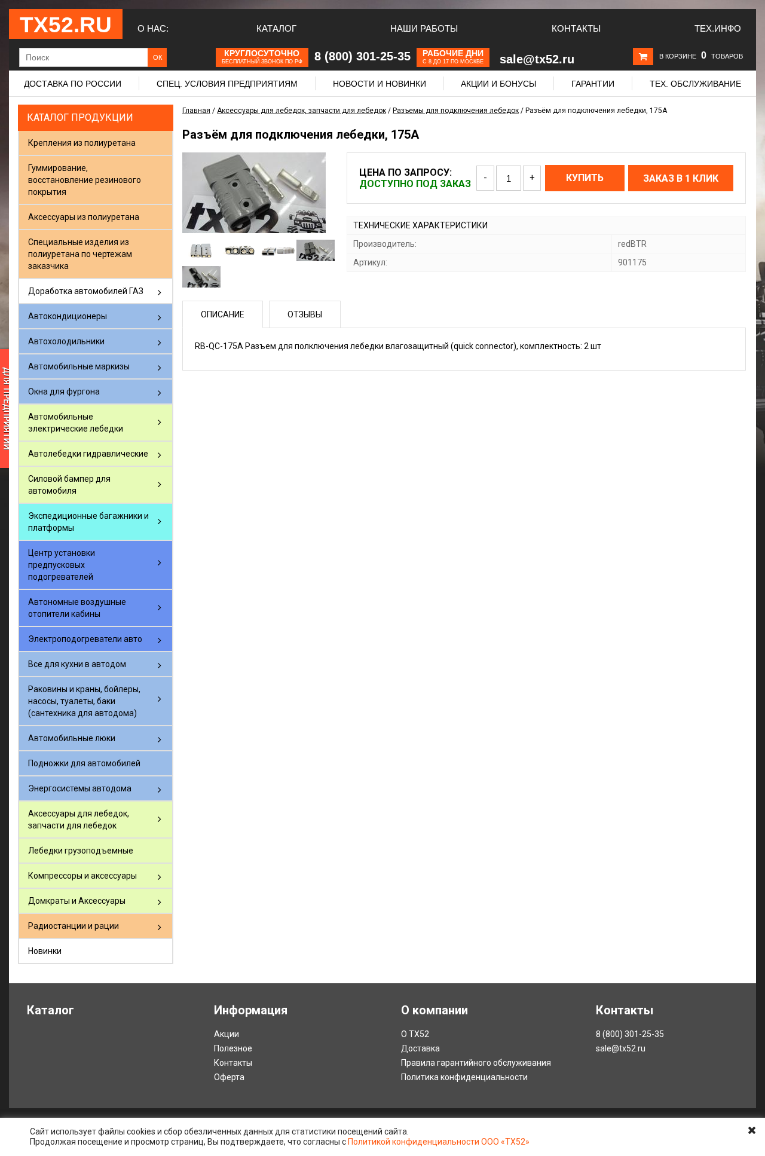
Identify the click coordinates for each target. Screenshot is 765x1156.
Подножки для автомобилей (84, 763)
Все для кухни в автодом (77, 664)
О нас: (153, 28)
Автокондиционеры (67, 316)
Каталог (276, 28)
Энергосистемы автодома (79, 788)
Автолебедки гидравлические (88, 453)
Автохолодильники (66, 341)
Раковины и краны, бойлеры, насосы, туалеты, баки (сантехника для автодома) (84, 701)
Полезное (233, 1048)
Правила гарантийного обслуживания (476, 1063)
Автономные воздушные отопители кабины (77, 608)
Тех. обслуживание (695, 83)
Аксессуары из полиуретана (83, 217)
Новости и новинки (379, 83)
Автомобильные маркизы (79, 366)
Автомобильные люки (71, 738)
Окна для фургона (64, 391)
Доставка (420, 1048)
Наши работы (424, 28)
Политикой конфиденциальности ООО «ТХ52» (439, 1141)
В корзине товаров (701, 56)
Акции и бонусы (498, 83)
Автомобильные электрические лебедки (75, 422)
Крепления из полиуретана (82, 143)
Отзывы (304, 314)
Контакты (576, 28)
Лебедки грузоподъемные (80, 850)
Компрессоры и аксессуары (82, 875)
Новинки (45, 951)
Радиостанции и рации (73, 926)
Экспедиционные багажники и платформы (88, 522)
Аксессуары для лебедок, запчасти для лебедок (78, 819)
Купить (585, 178)
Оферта (229, 1077)
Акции (226, 1034)
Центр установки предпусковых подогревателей (61, 565)
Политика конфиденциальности (464, 1077)
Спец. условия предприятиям (227, 83)
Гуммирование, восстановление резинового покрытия (84, 180)
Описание (222, 314)
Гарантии (592, 83)
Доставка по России (72, 83)
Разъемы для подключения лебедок (456, 110)
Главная (196, 110)
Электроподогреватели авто (85, 639)
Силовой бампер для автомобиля (69, 485)
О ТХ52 (415, 1034)
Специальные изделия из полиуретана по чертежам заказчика (80, 254)
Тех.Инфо (717, 28)
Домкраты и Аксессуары (77, 901)
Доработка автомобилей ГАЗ (85, 291)
